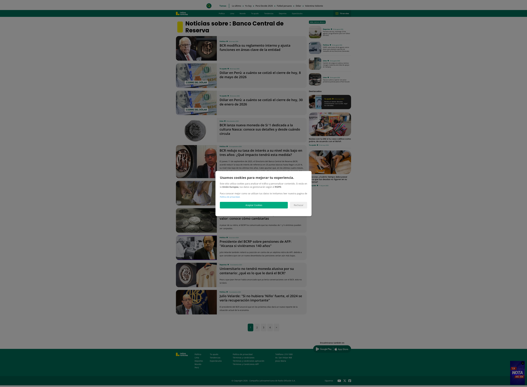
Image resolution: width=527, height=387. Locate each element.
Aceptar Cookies (254, 205)
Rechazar (298, 205)
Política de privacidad (230, 197)
